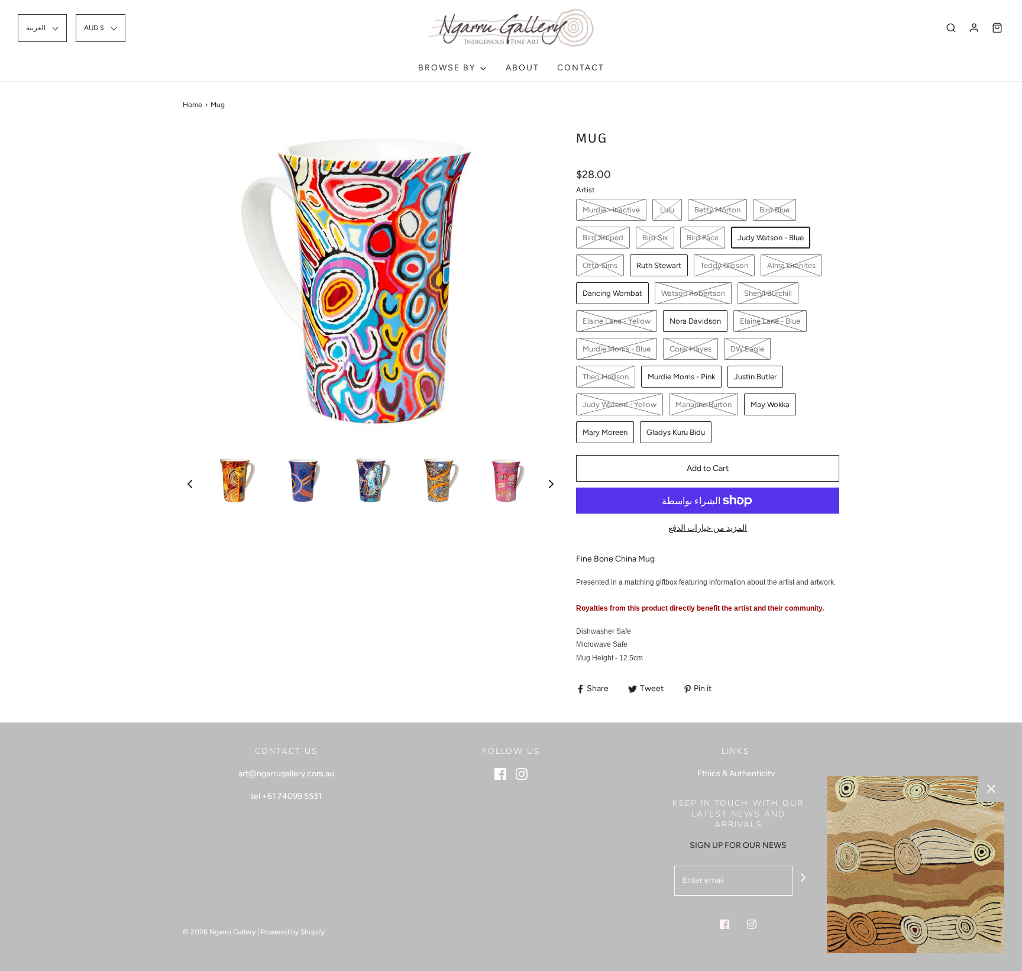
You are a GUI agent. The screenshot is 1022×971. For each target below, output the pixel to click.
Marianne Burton (703, 404)
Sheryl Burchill (768, 293)
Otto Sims (600, 265)
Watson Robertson (693, 293)
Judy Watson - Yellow (619, 404)
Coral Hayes (690, 348)
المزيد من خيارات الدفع (707, 528)
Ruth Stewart (658, 265)
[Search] (951, 27)
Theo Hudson (606, 376)
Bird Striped (603, 237)
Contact (580, 68)
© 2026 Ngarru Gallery (219, 932)
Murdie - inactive (611, 209)
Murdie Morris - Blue (617, 348)
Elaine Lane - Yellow (617, 321)
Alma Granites (791, 265)
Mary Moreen (605, 432)
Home (192, 105)
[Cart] (997, 27)
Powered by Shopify (293, 932)
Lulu (667, 209)
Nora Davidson (695, 321)
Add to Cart (708, 468)
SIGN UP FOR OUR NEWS (738, 845)
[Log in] (974, 27)
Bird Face (703, 237)
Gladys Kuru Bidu (675, 432)
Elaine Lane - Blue (770, 321)
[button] (42, 28)
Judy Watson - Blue (771, 237)
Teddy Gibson (724, 265)
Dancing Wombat (612, 293)
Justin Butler (755, 376)
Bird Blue (774, 209)
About (522, 68)
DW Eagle (747, 348)
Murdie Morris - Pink (681, 376)
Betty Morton (717, 209)
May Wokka (770, 404)
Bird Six (655, 237)
